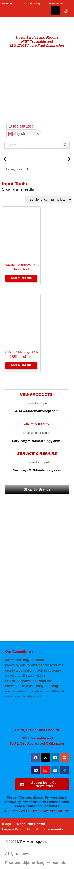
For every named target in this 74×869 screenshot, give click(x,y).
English (19, 134)
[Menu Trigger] (55, 10)
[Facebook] (35, 757)
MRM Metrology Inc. (33, 842)
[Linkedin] (55, 757)
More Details (21, 278)
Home (9, 169)
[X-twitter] (45, 757)
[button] (4, 158)
